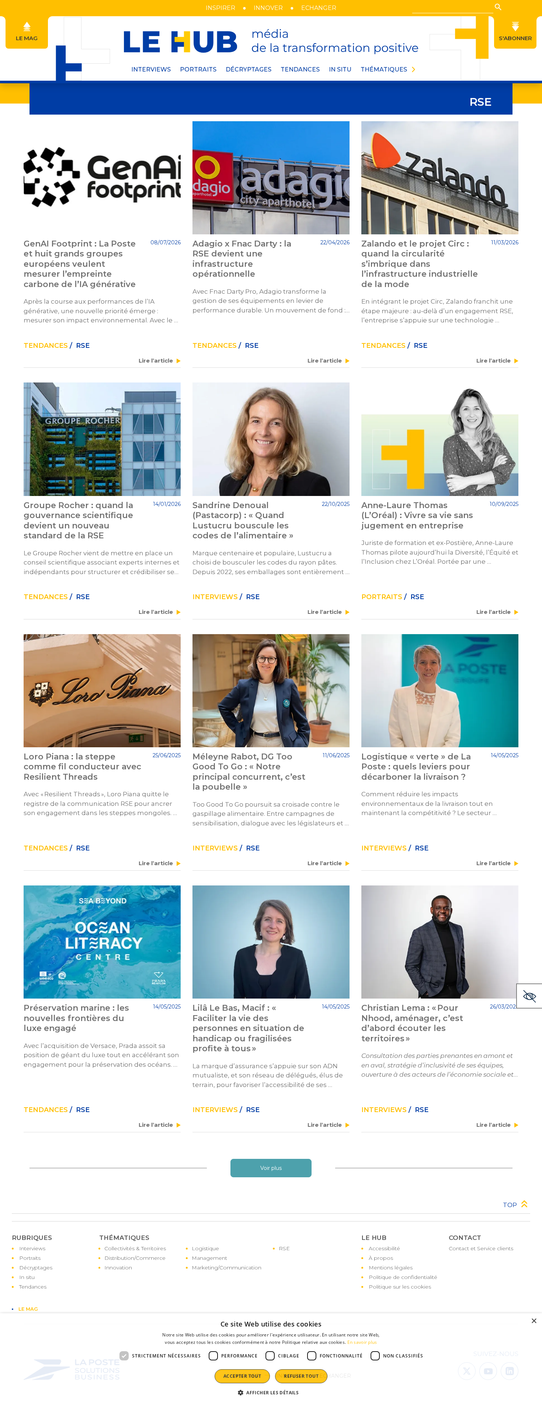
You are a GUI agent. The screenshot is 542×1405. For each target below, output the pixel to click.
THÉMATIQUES (384, 69)
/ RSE (79, 346)
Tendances (300, 69)
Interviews (215, 597)
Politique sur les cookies (400, 1286)
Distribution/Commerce (135, 1258)
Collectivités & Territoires (135, 1248)
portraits (381, 597)
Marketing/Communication (226, 1267)
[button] (498, 7)
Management (209, 1258)
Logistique (205, 1248)
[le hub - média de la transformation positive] (271, 41)
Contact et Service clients (481, 1248)
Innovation (118, 1267)
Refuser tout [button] (301, 1376)
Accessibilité (384, 1248)
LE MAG (28, 1309)
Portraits (30, 1258)
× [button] (533, 1321)
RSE (284, 1248)
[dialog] (271, 1359)
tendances (46, 346)
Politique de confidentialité (403, 1277)
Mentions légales (391, 1267)
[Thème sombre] (529, 996)
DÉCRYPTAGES (248, 69)
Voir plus (271, 1168)
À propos (381, 1258)
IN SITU (340, 69)
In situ (27, 1277)
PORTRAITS (198, 69)
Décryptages (35, 1267)
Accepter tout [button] (242, 1376)
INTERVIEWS (151, 69)
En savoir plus (362, 1342)
